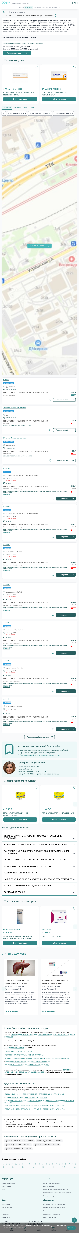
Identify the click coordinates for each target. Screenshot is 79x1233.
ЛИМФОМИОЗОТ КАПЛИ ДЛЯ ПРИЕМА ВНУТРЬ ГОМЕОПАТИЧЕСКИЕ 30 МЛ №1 (17, 938)
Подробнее (6, 494)
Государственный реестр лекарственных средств (40, 755)
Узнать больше (8, 1230)
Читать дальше (11, 1011)
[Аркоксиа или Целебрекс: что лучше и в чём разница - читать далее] (58, 968)
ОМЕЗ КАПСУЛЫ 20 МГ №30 (52, 936)
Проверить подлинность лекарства (55, 1196)
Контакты (5, 1211)
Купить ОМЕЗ (46, 929)
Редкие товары (48, 1186)
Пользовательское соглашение (54, 1204)
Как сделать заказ (49, 1211)
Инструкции (37, 7)
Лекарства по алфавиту (51, 1183)
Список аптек (6, 1186)
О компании (6, 1204)
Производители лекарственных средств (57, 1193)
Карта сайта (6, 1217)
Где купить (28, 7)
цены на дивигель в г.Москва (49, 1141)
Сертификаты (46, 7)
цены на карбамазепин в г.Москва (19, 1141)
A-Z (63, 1167)
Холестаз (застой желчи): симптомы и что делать (17, 982)
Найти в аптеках (20, 99)
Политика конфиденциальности (54, 1207)
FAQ (60, 7)
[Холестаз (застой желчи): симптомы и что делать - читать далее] (21, 968)
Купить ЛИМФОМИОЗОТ (12, 929)
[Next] (75, 804)
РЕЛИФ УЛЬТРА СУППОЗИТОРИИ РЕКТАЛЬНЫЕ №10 (15, 814)
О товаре (21, 7)
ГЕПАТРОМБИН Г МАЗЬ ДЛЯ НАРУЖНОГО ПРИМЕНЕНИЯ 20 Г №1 (18, 94)
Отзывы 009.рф (7, 1207)
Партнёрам (5, 1214)
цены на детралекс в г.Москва (18, 1145)
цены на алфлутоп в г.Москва (47, 1145)
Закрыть (71, 1228)
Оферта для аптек (49, 1217)
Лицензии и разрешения (51, 1214)
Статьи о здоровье (8, 1183)
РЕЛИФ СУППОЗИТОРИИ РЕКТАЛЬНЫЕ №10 (58, 813)
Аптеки (4, 1189)
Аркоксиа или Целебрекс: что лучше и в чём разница (55, 982)
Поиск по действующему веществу (55, 1189)
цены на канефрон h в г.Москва (18, 1149)
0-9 (75, 1167)
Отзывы (54, 7)
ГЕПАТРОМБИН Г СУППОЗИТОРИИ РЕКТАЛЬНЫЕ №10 (54, 94)
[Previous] (4, 989)
